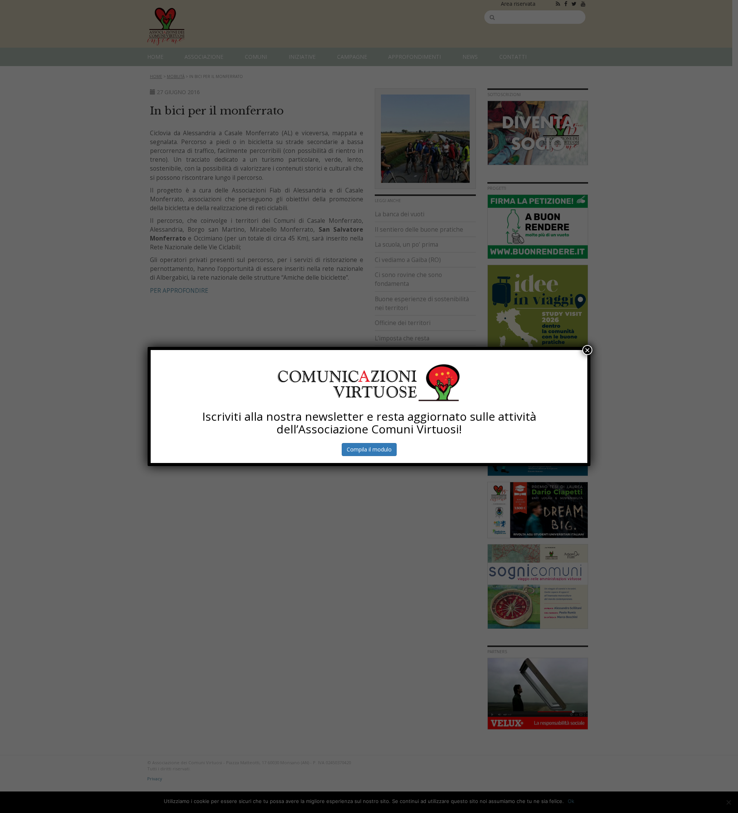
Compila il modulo (369, 449)
